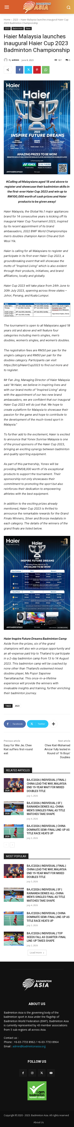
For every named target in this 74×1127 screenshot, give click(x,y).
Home (7, 19)
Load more (36, 952)
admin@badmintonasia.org (29, 1046)
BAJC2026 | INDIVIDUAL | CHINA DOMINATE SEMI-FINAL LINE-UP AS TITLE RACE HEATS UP (48, 829)
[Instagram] (32, 1073)
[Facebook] (19, 70)
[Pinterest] (37, 70)
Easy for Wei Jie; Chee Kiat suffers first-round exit (18, 749)
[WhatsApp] (46, 70)
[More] (53, 724)
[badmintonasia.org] (37, 7)
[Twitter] (28, 70)
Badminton (18, 28)
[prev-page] (6, 844)
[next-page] (12, 844)
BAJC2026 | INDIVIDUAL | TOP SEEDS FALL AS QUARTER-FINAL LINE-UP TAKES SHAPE (46, 937)
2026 (7, 790)
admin (15, 59)
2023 (15, 19)
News (28, 28)
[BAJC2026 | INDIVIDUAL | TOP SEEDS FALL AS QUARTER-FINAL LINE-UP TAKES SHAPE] (14, 939)
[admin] (6, 60)
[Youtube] (51, 1073)
